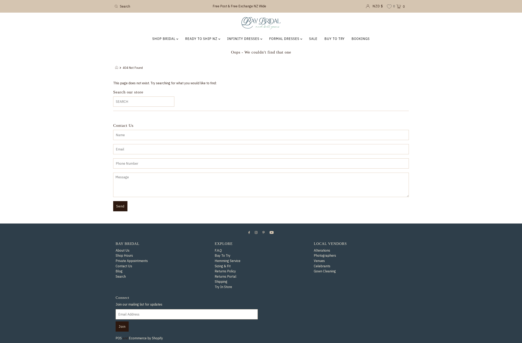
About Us (122, 250)
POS (119, 338)
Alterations (322, 250)
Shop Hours (124, 255)
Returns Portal (225, 276)
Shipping (221, 281)
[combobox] (161, 6)
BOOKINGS (361, 39)
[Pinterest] (263, 232)
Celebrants (322, 266)
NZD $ (378, 6)
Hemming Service (227, 261)
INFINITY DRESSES (243, 39)
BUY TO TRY (334, 39)
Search (121, 276)
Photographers (325, 255)
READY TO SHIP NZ (201, 39)
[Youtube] (272, 232)
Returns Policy (225, 271)
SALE (313, 39)
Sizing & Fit (223, 266)
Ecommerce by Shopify (146, 338)
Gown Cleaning (325, 271)
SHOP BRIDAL (164, 39)
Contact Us (124, 266)
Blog (119, 271)
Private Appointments (132, 261)
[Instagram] (256, 232)
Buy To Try (222, 255)
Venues (319, 261)
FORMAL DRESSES (284, 39)
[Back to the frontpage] (117, 67)
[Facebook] (249, 232)
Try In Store (223, 287)
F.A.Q (218, 250)
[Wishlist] (389, 7)
